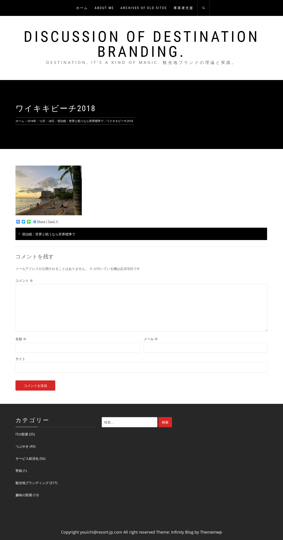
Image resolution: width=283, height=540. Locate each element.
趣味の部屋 (23, 495)
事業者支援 (183, 8)
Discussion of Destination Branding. (142, 44)
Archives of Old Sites (143, 8)
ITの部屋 (21, 434)
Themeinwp (211, 532)
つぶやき (22, 446)
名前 (20, 339)
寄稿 (18, 470)
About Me (104, 8)
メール (151, 339)
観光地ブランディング (32, 483)
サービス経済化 (27, 458)
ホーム (82, 8)
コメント (24, 280)
